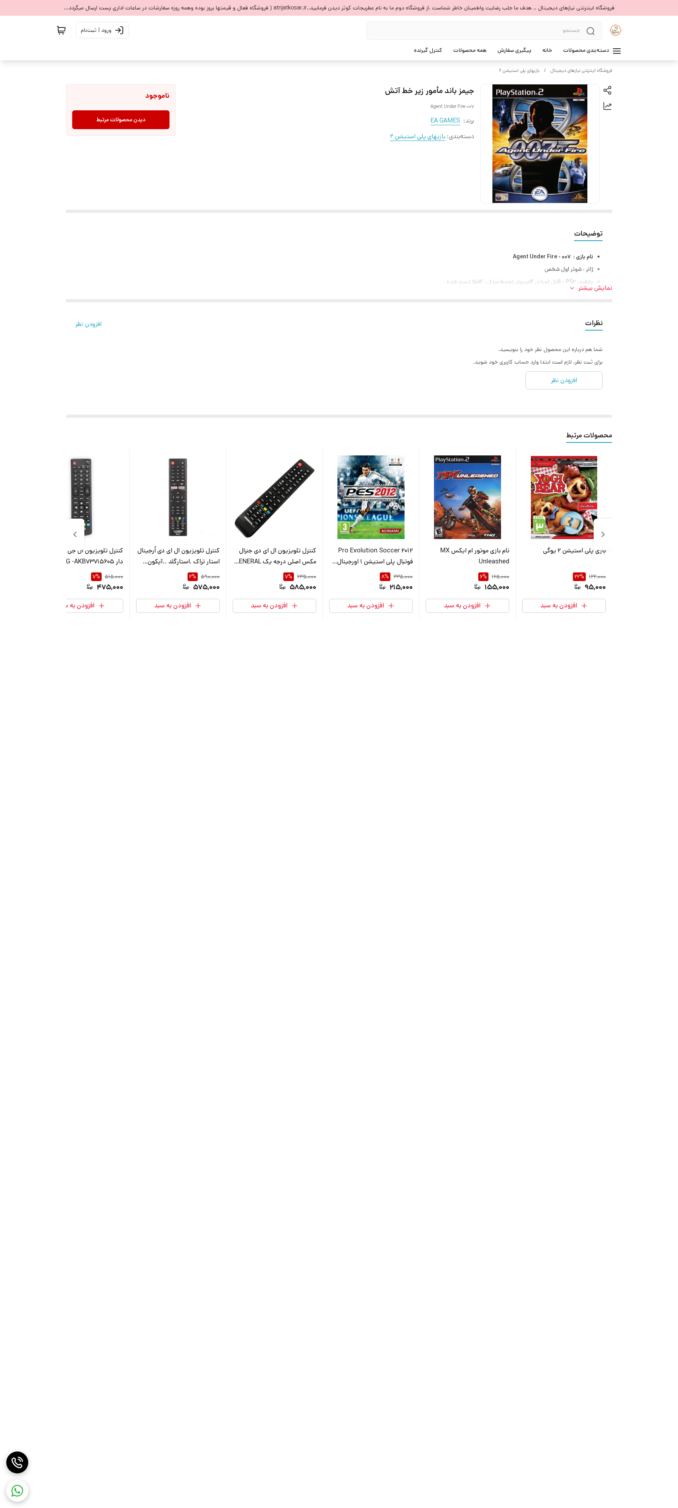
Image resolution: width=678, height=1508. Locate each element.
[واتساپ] (17, 1491)
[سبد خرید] (61, 30)
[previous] (603, 534)
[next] (75, 534)
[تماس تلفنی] (17, 1462)
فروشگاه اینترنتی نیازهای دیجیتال (581, 70)
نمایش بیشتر (595, 287)
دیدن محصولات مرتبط (121, 120)
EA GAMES (445, 120)
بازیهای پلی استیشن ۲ (519, 70)
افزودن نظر (88, 324)
